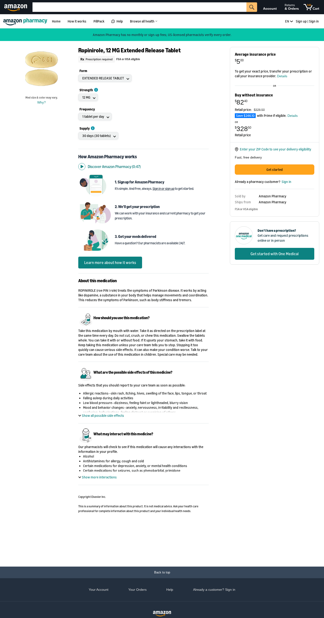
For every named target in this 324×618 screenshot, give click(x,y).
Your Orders (137, 589)
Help (119, 21)
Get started (274, 170)
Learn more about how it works (110, 262)
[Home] (26, 21)
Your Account (98, 589)
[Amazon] (16, 7)
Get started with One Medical (274, 253)
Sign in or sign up (163, 188)
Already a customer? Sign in (214, 589)
